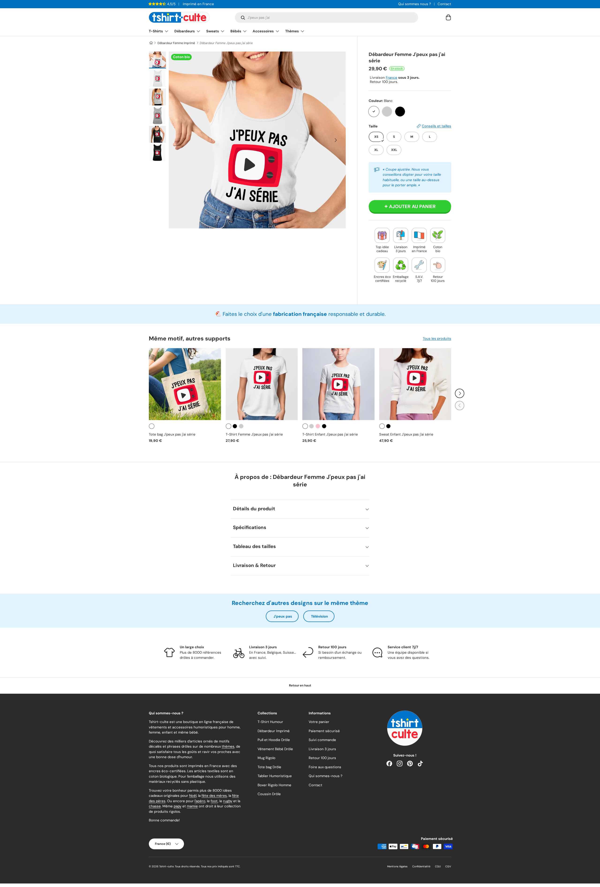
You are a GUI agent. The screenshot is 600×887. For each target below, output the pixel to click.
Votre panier (319, 721)
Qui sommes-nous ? (325, 776)
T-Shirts (156, 31)
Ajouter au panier (412, 206)
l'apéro (200, 801)
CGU (438, 866)
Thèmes (292, 31)
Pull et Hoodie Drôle (274, 740)
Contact (444, 4)
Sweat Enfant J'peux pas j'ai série (406, 434)
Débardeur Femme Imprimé (176, 43)
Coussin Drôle (269, 794)
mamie (192, 806)
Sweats (212, 31)
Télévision (319, 616)
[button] (448, 17)
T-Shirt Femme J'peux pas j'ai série (254, 434)
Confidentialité (421, 866)
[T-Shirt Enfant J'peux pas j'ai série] (338, 384)
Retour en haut (300, 685)
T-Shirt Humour (270, 721)
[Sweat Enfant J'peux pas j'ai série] (415, 384)
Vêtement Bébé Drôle (275, 749)
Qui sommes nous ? (414, 4)
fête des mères (214, 795)
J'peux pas (283, 616)
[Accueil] (151, 43)
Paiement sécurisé (324, 731)
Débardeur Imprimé (274, 731)
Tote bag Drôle (269, 767)
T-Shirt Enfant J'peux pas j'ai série (330, 434)
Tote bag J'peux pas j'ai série (172, 434)
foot (214, 801)
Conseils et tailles (436, 126)
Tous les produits (437, 338)
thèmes (228, 746)
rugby (227, 801)
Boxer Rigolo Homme (274, 785)
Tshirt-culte (166, 866)
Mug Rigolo (266, 758)
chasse (155, 806)
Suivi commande (322, 740)
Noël (192, 795)
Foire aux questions (325, 767)
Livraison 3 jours (322, 749)
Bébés (235, 31)
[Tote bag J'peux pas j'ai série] (185, 384)
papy (177, 806)
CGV (448, 866)
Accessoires (263, 31)
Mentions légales (397, 866)
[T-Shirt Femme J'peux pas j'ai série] (262, 384)
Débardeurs (184, 31)
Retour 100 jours (322, 758)
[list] (257, 140)
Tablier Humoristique (275, 776)
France (391, 77)
